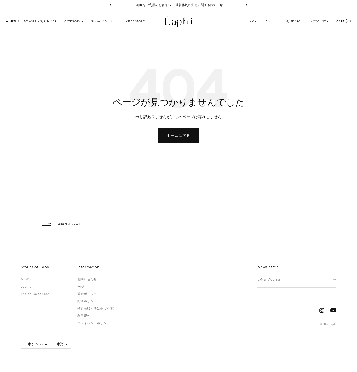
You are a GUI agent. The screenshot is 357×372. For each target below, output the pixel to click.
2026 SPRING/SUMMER (40, 21)
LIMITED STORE (134, 21)
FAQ (80, 286)
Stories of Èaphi (101, 21)
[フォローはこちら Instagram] (321, 310)
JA (266, 21)
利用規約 (83, 316)
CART (342, 21)
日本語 (58, 344)
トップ (46, 224)
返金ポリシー (87, 294)
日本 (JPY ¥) (33, 344)
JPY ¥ (252, 21)
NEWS (26, 279)
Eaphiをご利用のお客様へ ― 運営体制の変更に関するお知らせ (178, 5)
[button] (110, 5)
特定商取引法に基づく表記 (97, 308)
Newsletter (267, 267)
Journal (26, 286)
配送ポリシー (87, 301)
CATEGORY (72, 21)
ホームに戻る (178, 136)
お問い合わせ (87, 279)
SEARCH (296, 21)
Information (88, 267)
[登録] (334, 279)
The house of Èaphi (36, 294)
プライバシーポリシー (93, 323)
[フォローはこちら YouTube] (333, 310)
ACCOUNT (318, 21)
